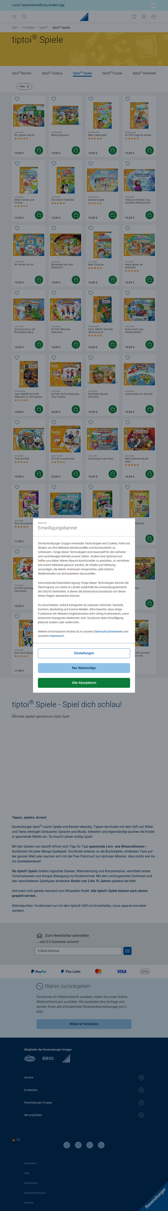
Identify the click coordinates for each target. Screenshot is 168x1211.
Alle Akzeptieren (84, 683)
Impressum (57, 635)
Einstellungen (84, 653)
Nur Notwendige (84, 668)
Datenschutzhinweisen (108, 631)
